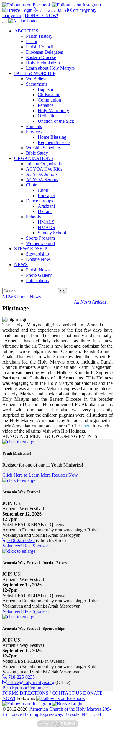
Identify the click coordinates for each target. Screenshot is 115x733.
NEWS (9, 296)
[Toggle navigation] (4, 22)
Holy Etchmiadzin (43, 62)
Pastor (31, 41)
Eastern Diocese (41, 57)
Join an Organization (45, 163)
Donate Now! (39, 259)
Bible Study (37, 153)
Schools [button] (33, 216)
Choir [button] (31, 184)
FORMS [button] (10, 693)
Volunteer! (12, 545)
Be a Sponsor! (36, 545)
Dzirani (45, 211)
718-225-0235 (52, 10)
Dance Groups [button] (39, 200)
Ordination (48, 115)
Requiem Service (54, 142)
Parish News (38, 269)
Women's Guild (40, 243)
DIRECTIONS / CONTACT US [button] (51, 693)
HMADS (46, 227)
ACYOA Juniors (42, 174)
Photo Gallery (39, 275)
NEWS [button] (21, 264)
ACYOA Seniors (42, 179)
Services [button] (34, 131)
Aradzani (46, 206)
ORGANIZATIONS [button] (33, 158)
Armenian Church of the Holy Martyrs (65, 708)
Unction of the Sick (56, 121)
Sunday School (52, 232)
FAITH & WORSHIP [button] (34, 73)
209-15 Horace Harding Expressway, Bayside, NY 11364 (56, 711)
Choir (43, 190)
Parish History (39, 36)
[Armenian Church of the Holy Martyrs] (22, 20)
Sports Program (40, 237)
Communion (49, 99)
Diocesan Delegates (44, 52)
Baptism (45, 89)
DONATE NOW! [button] (41, 15)
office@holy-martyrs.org (30, 682)
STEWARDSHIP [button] (30, 248)
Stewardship (37, 253)
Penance (45, 105)
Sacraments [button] (36, 83)
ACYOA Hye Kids (44, 168)
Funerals (34, 126)
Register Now (65, 474)
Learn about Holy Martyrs (50, 68)
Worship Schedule (43, 147)
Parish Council (39, 46)
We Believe (36, 78)
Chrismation (49, 94)
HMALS (46, 222)
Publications (37, 280)
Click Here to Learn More (26, 474)
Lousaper (46, 195)
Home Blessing (52, 137)
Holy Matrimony (53, 110)
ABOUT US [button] (26, 30)
